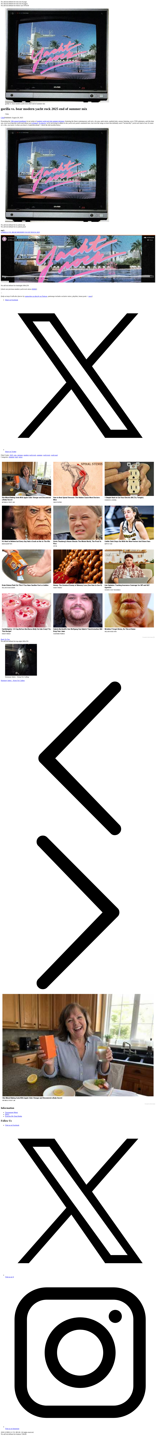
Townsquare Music (11, 1082)
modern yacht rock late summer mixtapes (50, 121)
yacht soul (54, 455)
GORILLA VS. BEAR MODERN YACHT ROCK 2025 (20, 232)
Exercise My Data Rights (13, 1086)
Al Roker (34, 123)
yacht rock (46, 455)
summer (39, 455)
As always (42, 123)
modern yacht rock (30, 455)
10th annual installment (18, 121)
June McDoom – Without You (11, 650)
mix (15, 455)
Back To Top (5, 639)
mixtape (20, 455)
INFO (7, 1084)
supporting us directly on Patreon (36, 296)
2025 (11, 455)
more (90, 296)
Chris (2, 118)
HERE (34, 289)
